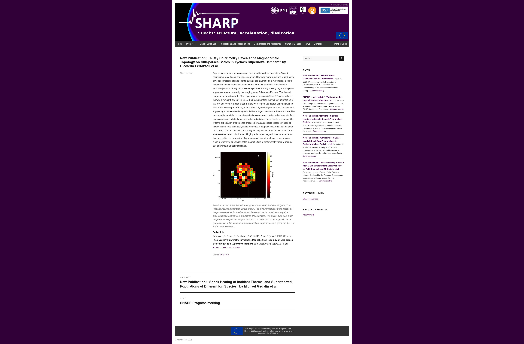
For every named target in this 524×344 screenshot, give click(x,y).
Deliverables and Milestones (267, 43)
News (307, 43)
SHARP (178, 340)
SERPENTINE (308, 215)
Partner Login (340, 43)
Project (189, 43)
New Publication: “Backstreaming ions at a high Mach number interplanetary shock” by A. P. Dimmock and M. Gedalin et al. (323, 166)
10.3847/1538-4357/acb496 (226, 247)
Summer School (293, 43)
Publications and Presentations (235, 43)
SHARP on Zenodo (310, 199)
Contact (317, 43)
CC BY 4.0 (224, 255)
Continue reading (317, 91)
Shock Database (208, 43)
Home (179, 43)
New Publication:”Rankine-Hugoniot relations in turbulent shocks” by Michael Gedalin (322, 119)
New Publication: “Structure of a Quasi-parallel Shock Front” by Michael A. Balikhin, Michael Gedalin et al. (322, 141)
